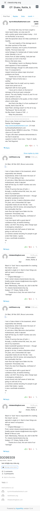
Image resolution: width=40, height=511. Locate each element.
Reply (7, 148)
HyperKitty (19, 508)
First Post (6, 16)
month (30, 16)
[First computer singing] (3, 6)
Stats (23, 16)
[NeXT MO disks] (37, 6)
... (6, 166)
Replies (15, 16)
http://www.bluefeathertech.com (16, 125)
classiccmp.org (14, 2)
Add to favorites (9, 477)
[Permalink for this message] (37, 145)
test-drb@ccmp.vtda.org (10, 463)
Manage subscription (10, 467)
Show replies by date (31, 153)
